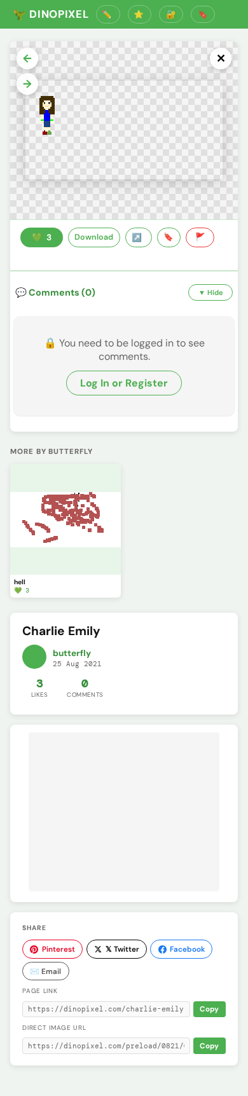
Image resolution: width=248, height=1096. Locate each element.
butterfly (72, 653)
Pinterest (58, 949)
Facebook (187, 949)
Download (93, 237)
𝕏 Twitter (122, 949)
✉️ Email (45, 971)
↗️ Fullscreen (138, 238)
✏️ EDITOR (108, 14)
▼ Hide (210, 292)
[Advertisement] (124, 811)
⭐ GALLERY (140, 14)
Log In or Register (124, 383)
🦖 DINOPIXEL (50, 14)
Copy (209, 1009)
